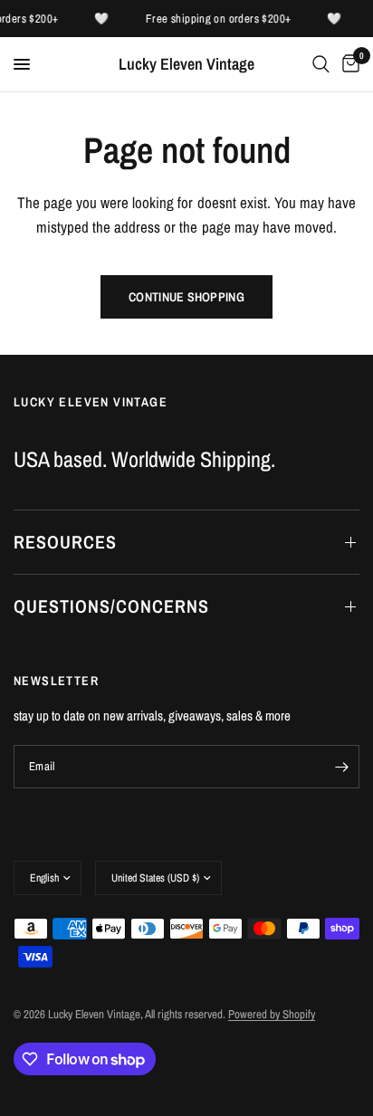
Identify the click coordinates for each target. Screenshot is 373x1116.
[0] (347, 64)
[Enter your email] (341, 766)
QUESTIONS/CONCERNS (111, 606)
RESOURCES (65, 541)
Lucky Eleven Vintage (186, 64)
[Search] (321, 64)
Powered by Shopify (271, 1014)
